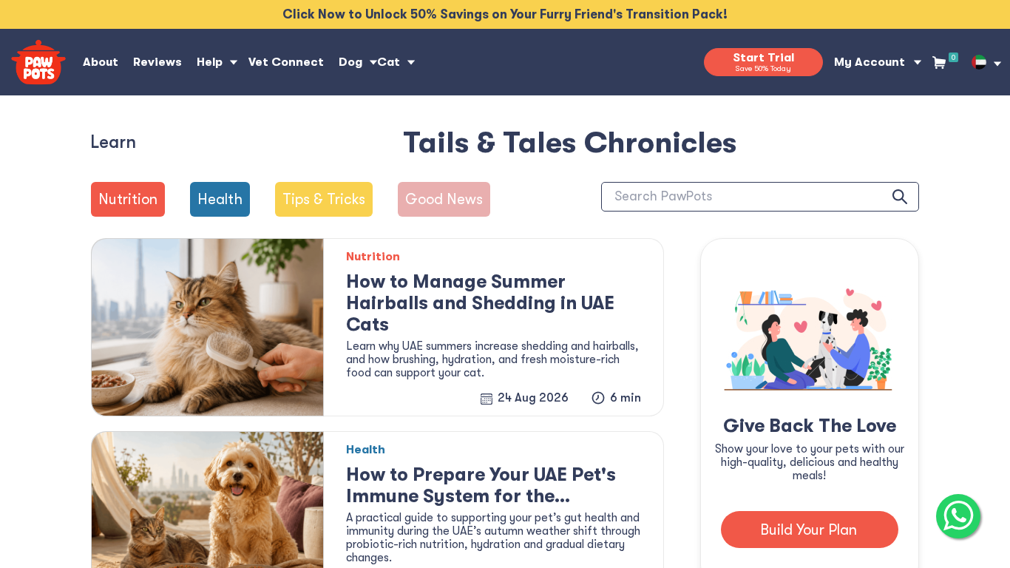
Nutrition (127, 199)
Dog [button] (350, 62)
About (100, 62)
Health (220, 199)
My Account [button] (869, 62)
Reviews (157, 62)
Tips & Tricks (323, 199)
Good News (444, 199)
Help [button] (210, 62)
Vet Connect (286, 62)
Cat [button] (388, 62)
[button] (979, 62)
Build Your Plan (808, 529)
